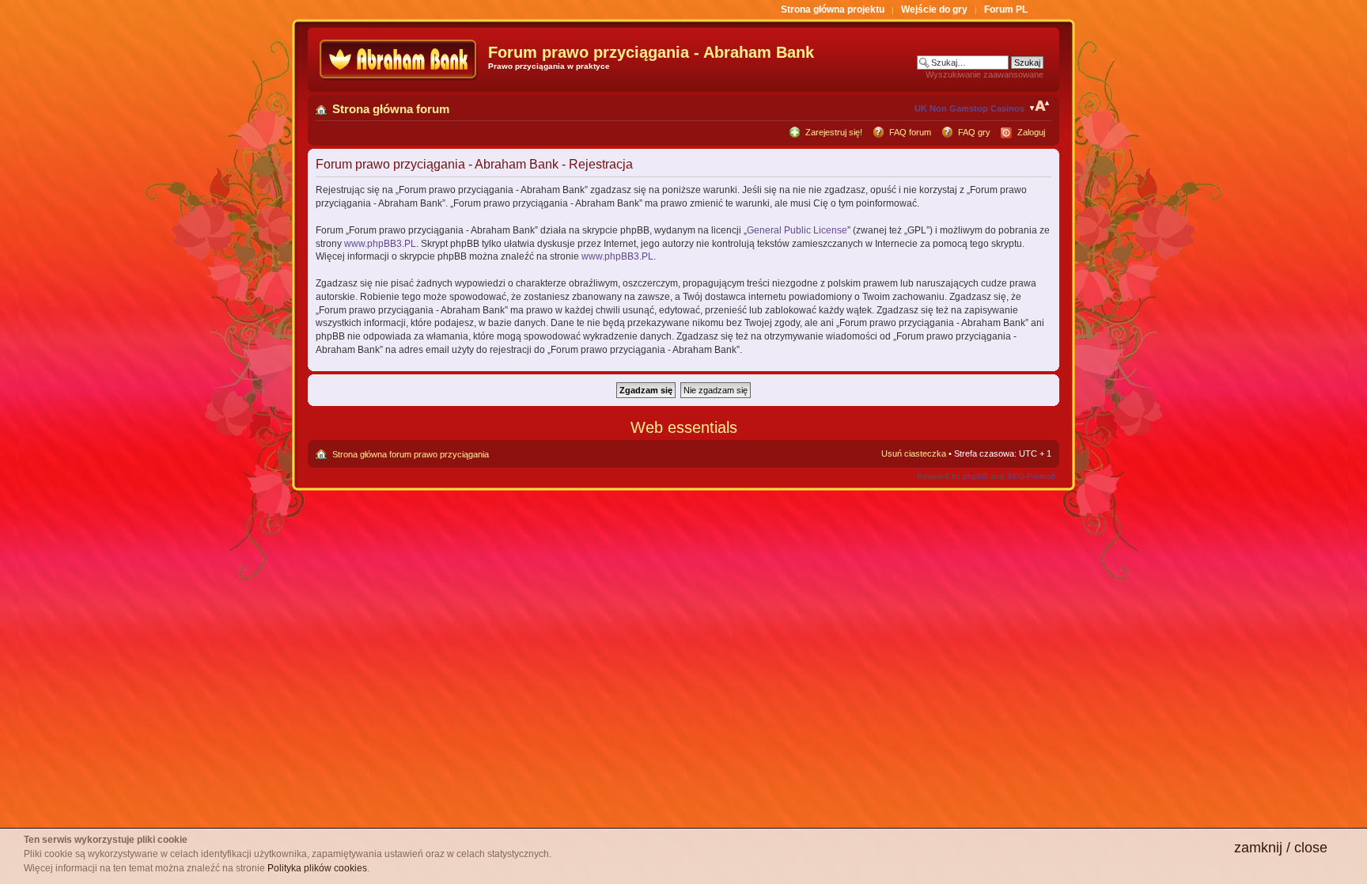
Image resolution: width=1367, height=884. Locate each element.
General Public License (797, 230)
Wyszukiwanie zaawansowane (984, 74)
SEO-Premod (1031, 476)
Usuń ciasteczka (913, 453)
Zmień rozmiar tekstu (1039, 106)
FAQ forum (910, 132)
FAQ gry (974, 132)
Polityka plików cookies (317, 868)
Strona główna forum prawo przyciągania (410, 454)
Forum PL (1006, 9)
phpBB (975, 476)
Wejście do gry (934, 9)
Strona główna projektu (832, 9)
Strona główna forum (390, 109)
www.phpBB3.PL (380, 243)
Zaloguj (1031, 132)
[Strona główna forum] (400, 60)
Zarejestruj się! (833, 132)
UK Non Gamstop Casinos (969, 108)
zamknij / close (1280, 848)
